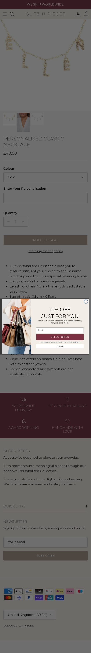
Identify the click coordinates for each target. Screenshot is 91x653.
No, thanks (60, 346)
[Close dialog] (86, 301)
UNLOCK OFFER (60, 337)
